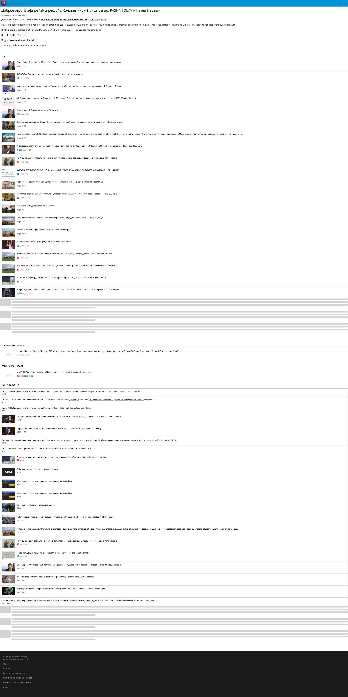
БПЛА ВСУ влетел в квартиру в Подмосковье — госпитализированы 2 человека (54, 372)
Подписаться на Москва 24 (101, 400)
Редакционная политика (14, 673)
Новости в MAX (136, 400)
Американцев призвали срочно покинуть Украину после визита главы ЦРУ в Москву (55, 577)
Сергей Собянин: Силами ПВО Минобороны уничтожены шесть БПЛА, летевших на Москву (59, 428)
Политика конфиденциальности (18, 677)
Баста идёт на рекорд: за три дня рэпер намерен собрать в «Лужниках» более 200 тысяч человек (61, 277)
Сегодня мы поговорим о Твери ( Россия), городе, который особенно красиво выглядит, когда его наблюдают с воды (70, 122)
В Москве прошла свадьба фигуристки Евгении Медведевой (44, 242)
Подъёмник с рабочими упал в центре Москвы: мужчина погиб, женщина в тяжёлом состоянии (60, 182)
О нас (6, 664)
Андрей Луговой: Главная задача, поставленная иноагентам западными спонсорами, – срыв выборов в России (68, 289)
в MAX (168, 440)
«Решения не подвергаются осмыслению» (36, 206)
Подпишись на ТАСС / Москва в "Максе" (106, 391)
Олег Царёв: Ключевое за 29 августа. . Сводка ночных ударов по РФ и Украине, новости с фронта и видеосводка (69, 62)
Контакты (7, 668)
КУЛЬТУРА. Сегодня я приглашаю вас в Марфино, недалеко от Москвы (50, 74)
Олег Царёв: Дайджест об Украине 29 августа (37, 110)
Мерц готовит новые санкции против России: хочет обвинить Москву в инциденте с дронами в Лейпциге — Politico (69, 86)
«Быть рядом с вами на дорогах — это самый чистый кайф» (44, 481)
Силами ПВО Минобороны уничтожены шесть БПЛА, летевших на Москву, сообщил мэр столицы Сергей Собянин (69, 416)
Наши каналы (121, 400)
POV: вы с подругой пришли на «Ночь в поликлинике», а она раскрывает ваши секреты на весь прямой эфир (67, 158)
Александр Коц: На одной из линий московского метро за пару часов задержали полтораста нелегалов (64, 254)
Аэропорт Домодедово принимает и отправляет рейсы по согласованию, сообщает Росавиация (61, 589)
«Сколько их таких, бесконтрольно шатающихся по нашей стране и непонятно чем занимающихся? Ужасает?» (68, 266)
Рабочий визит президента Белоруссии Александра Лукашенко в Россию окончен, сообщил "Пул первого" (65, 517)
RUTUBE (11, 35)
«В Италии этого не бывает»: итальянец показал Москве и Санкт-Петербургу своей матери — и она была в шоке (68, 194)
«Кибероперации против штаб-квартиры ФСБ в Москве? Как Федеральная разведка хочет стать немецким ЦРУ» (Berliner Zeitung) (76, 98)
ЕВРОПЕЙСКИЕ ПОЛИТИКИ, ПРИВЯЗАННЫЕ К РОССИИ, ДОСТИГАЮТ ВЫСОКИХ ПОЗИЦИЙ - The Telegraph (68, 170)
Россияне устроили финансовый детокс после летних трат (43, 230)
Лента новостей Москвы (14, 691)
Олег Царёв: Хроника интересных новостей (37, 505)
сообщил (75, 400)
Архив (6, 687)
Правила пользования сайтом (17, 682)
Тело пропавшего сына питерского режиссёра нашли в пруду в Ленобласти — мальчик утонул (60, 218)
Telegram (22, 35)
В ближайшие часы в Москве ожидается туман (38, 469)
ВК (2, 35)
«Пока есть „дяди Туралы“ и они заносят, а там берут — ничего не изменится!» (53, 553)
